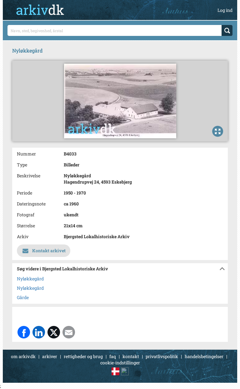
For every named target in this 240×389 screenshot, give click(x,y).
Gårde (23, 297)
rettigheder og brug (83, 356)
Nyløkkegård (30, 279)
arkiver (49, 356)
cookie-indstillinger (120, 363)
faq (112, 356)
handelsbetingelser (204, 356)
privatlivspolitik (162, 356)
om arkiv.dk (23, 356)
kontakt (130, 356)
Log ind (225, 10)
